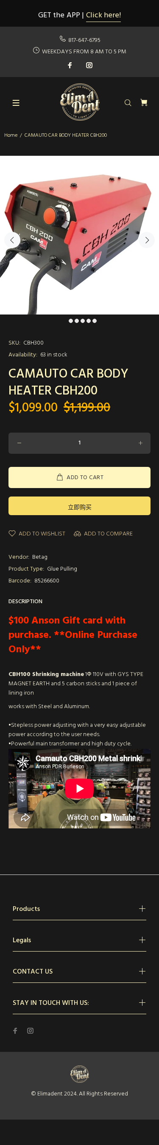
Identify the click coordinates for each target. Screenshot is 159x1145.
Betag (39, 557)
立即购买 (80, 508)
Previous (12, 240)
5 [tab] (88, 321)
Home (10, 135)
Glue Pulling (62, 569)
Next (147, 240)
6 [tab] (94, 321)
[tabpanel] (79, 235)
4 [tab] (83, 321)
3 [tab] (77, 321)
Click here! (103, 15)
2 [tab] (71, 321)
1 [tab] (65, 321)
